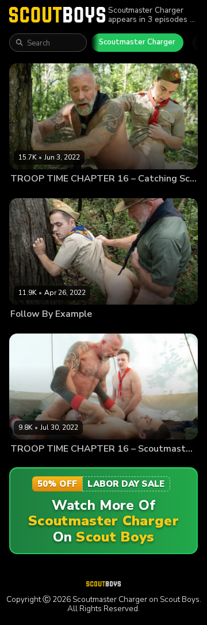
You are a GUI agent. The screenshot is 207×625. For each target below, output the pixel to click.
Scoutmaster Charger (137, 42)
